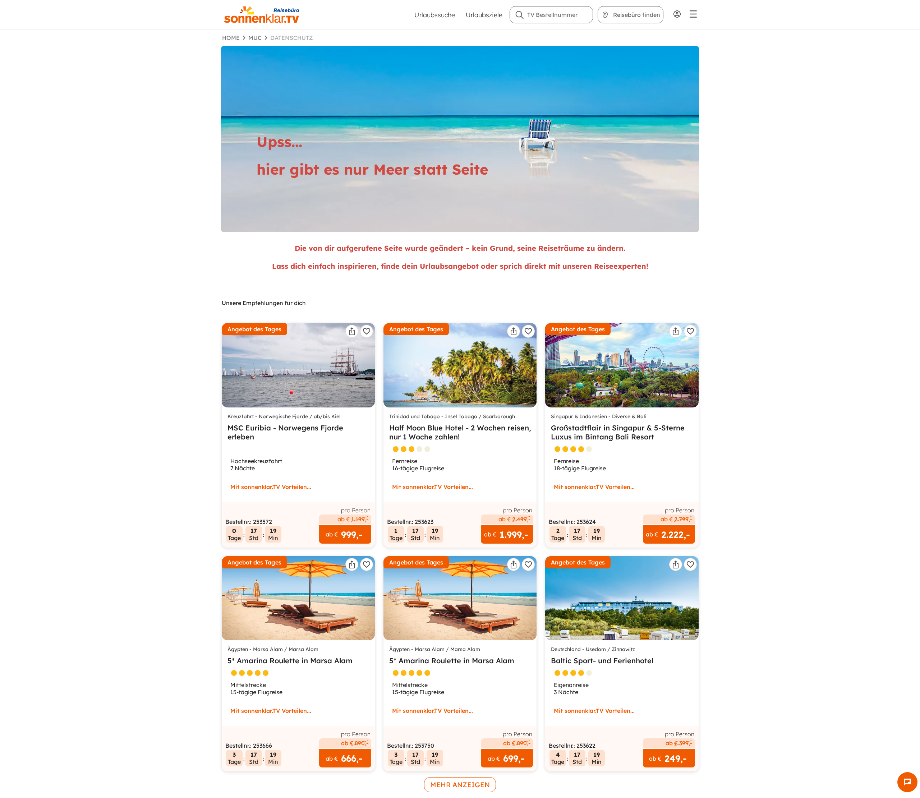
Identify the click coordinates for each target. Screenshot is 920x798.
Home (231, 37)
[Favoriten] (366, 331)
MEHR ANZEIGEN (460, 784)
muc (255, 37)
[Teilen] (351, 331)
